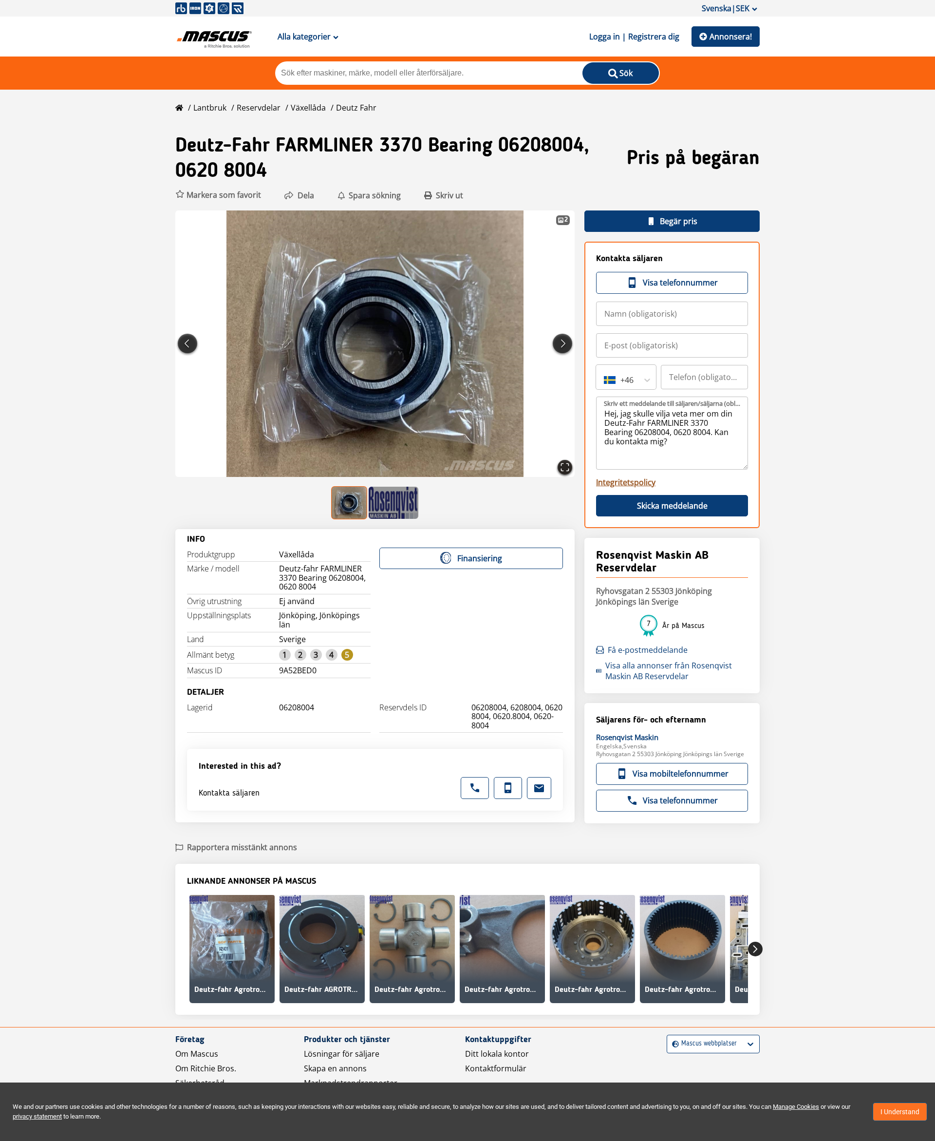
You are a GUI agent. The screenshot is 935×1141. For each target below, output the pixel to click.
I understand (899, 1112)
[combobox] (605, 380)
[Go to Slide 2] (393, 503)
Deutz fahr (356, 107)
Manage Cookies (796, 1106)
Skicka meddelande (672, 505)
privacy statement (37, 1116)
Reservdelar (258, 107)
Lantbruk (209, 107)
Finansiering (479, 558)
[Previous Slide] (187, 343)
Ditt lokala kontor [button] (497, 1053)
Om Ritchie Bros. (205, 1068)
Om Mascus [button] (196, 1053)
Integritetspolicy (625, 482)
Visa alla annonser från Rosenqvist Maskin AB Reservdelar (668, 671)
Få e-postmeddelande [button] (648, 650)
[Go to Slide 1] (350, 503)
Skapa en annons (335, 1068)
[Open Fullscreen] (565, 467)
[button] (218, 195)
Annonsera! (731, 36)
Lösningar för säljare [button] (341, 1053)
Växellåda (308, 107)
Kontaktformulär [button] (495, 1068)
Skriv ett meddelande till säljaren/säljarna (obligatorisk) (672, 403)
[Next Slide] (562, 343)
